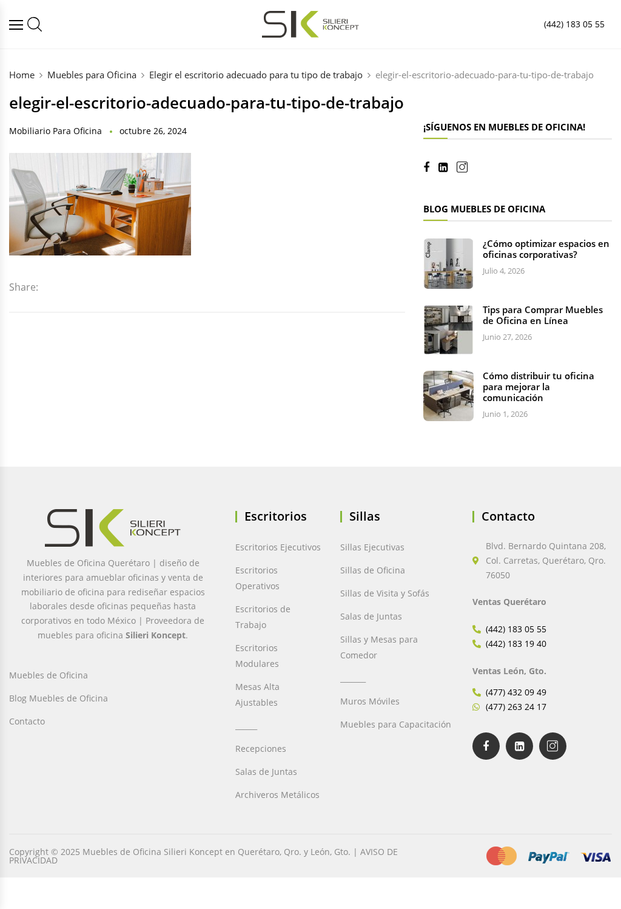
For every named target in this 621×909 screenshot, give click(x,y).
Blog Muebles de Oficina (58, 698)
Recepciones (260, 748)
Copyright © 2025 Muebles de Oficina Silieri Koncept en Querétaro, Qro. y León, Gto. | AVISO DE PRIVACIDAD (203, 856)
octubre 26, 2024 (153, 131)
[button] (35, 874)
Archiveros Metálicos (277, 794)
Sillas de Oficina (372, 570)
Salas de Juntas (266, 771)
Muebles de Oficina (48, 675)
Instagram (467, 167)
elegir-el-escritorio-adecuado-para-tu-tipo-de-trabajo (206, 102)
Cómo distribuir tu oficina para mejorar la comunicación (538, 387)
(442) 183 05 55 (574, 24)
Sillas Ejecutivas (372, 547)
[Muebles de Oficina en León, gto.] (34, 24)
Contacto (27, 721)
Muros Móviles (370, 701)
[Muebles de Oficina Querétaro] (17, 24)
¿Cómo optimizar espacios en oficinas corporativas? (546, 248)
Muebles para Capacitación (395, 724)
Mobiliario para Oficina (55, 131)
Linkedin (447, 167)
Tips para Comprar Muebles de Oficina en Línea (543, 314)
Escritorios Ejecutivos (278, 547)
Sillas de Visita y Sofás (384, 593)
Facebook (430, 167)
